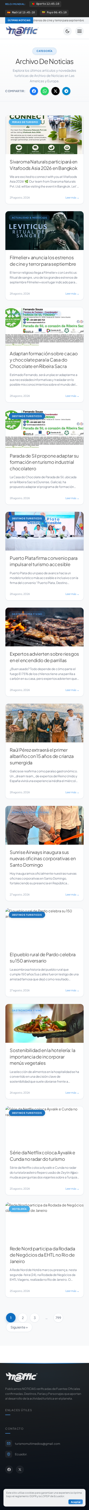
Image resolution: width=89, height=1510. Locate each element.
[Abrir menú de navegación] (79, 31)
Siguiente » (19, 1327)
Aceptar (76, 1501)
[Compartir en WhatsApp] (45, 91)
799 (58, 1318)
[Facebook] (9, 1469)
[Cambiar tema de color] (67, 31)
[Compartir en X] (55, 91)
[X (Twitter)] (20, 1469)
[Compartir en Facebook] (34, 91)
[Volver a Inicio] (22, 31)
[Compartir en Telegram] (66, 91)
